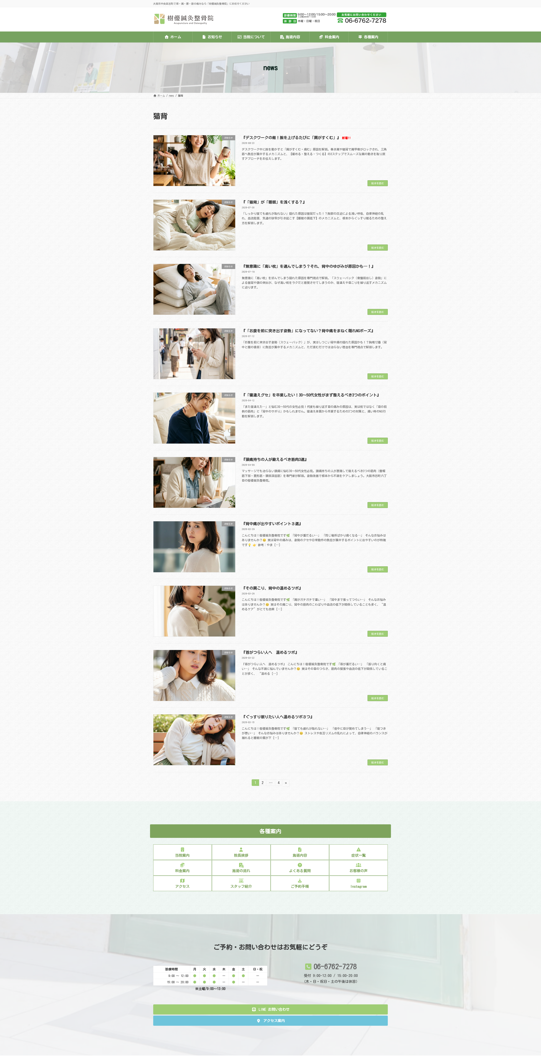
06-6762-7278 (335, 966)
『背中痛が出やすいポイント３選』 (272, 524)
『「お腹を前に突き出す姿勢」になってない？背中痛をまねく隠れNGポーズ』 (308, 331)
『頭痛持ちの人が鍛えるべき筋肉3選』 (275, 459)
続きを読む (377, 183)
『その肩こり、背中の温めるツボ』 (272, 588)
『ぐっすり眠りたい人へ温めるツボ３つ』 (278, 717)
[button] (270, 1009)
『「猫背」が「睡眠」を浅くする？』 (274, 202)
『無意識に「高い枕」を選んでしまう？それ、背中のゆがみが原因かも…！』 (308, 266)
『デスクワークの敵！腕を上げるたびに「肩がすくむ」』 (296, 137)
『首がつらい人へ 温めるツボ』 (270, 652)
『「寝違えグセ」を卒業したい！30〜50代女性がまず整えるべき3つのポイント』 (311, 395)
